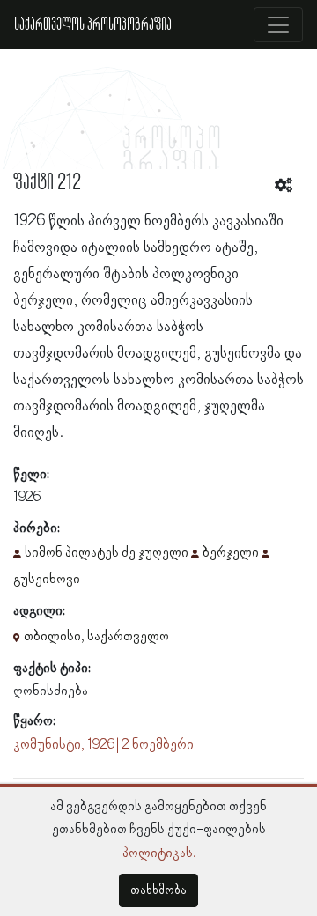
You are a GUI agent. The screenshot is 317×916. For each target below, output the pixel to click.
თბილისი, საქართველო (96, 637)
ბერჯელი (231, 553)
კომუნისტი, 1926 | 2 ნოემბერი (103, 745)
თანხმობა (158, 890)
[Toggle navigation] (278, 24)
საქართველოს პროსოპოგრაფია (93, 24)
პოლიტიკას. (158, 853)
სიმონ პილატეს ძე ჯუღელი (106, 553)
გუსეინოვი (46, 579)
